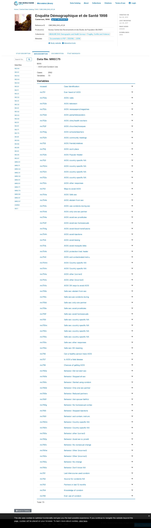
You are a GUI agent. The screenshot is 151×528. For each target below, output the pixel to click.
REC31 (17, 101)
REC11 (17, 90)
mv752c (43, 109)
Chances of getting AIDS (74, 365)
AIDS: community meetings (75, 138)
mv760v (43, 445)
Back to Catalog (24, 511)
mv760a (43, 371)
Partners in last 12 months (75, 485)
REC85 (17, 147)
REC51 (17, 122)
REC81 (17, 137)
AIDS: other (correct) (73, 274)
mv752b (43, 103)
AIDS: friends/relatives (73, 143)
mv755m (43, 325)
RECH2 (17, 76)
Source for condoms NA (74, 479)
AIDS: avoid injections (73, 234)
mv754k (43, 251)
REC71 (17, 129)
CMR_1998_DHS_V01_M (47, 9)
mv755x (43, 342)
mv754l (43, 257)
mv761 (42, 473)
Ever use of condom (72, 496)
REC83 (17, 140)
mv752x (43, 183)
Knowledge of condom (73, 490)
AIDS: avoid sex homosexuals (76, 223)
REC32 (17, 104)
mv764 (43, 490)
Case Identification (71, 86)
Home (16, 9)
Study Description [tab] (23, 53)
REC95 (17, 155)
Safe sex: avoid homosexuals (76, 314)
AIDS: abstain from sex (73, 200)
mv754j (43, 246)
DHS (36, 9)
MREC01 (17, 162)
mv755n (43, 331)
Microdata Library (45, 3)
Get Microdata (60, 19)
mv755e (43, 308)
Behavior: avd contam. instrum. (77, 416)
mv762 (43, 479)
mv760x (43, 456)
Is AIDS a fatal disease (73, 359)
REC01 (17, 86)
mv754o (43, 274)
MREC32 (17, 176)
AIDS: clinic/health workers (75, 121)
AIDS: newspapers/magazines (76, 109)
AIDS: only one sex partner (75, 211)
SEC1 (16, 208)
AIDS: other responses (73, 183)
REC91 (17, 151)
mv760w (43, 450)
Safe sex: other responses (75, 342)
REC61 (17, 126)
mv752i (43, 143)
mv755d (43, 302)
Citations (108, 3)
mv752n (43, 172)
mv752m (43, 166)
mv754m (43, 263)
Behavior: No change (73, 462)
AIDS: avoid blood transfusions (77, 229)
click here (83, 521)
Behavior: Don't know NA (75, 467)
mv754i (43, 240)
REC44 (17, 119)
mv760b (43, 376)
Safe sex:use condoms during (76, 297)
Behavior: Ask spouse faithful (76, 399)
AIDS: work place (71, 149)
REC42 (17, 111)
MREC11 (17, 165)
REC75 (17, 133)
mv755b (43, 291)
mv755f (43, 314)
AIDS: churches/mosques (75, 126)
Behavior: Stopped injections (76, 411)
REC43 (17, 115)
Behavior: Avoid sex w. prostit (76, 439)
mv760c (43, 382)
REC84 (17, 144)
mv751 (42, 92)
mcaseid (43, 86)
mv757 (43, 359)
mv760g (43, 405)
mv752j (43, 149)
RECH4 (17, 83)
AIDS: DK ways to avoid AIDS (76, 285)
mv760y (43, 462)
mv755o (43, 337)
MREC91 (17, 198)
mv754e (43, 217)
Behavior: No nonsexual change (77, 445)
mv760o (43, 433)
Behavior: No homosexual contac (78, 405)
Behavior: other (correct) (74, 433)
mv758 (43, 365)
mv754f (43, 223)
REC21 (17, 94)
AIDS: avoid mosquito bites (75, 246)
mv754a (43, 194)
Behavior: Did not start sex (75, 371)
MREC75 (17, 190)
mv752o (43, 177)
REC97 (17, 158)
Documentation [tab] (57, 53)
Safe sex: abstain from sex (75, 291)
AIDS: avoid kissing (72, 240)
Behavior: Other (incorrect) (75, 450)
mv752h (43, 138)
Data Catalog (75, 3)
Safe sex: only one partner (75, 302)
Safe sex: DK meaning (73, 348)
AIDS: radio (69, 98)
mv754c (43, 206)
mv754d (43, 211)
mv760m (43, 422)
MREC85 (17, 194)
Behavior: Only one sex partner (77, 388)
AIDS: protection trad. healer (76, 251)
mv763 (43, 485)
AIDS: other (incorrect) (73, 280)
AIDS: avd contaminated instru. (77, 257)
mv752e (43, 121)
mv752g (43, 132)
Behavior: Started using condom (77, 382)
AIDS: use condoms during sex (77, 206)
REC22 (17, 97)
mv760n (43, 428)
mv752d (43, 115)
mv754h (43, 234)
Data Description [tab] (41, 54)
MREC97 (17, 201)
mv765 (43, 496)
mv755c (43, 297)
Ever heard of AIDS (72, 92)
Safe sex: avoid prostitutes (75, 308)
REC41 (17, 108)
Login (134, 3)
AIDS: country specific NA (75, 160)
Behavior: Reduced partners (76, 393)
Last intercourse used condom (77, 473)
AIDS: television (70, 103)
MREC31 (17, 173)
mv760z (43, 467)
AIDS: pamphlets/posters (74, 115)
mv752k (43, 155)
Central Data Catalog (27, 9)
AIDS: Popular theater (73, 155)
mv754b (43, 200)
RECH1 (17, 72)
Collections (96, 3)
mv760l (43, 416)
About (86, 3)
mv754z (43, 285)
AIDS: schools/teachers (74, 132)
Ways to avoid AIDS (72, 189)
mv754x (43, 280)
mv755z (43, 348)
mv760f (43, 399)
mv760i (43, 411)
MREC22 (17, 169)
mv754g (43, 229)
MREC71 (17, 187)
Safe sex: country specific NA (76, 320)
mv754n (43, 268)
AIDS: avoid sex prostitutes (75, 217)
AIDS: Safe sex (70, 194)
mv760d (43, 388)
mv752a (43, 98)
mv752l (43, 160)
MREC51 (17, 180)
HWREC (17, 205)
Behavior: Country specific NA (77, 422)
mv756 (43, 354)
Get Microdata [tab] (74, 53)
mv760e (43, 393)
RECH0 (17, 68)
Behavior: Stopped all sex (74, 376)
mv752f (43, 126)
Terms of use (120, 3)
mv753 (43, 189)
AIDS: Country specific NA (75, 263)
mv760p (43, 439)
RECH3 (17, 79)
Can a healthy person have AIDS (78, 354)
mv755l (43, 320)
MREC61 (17, 183)
